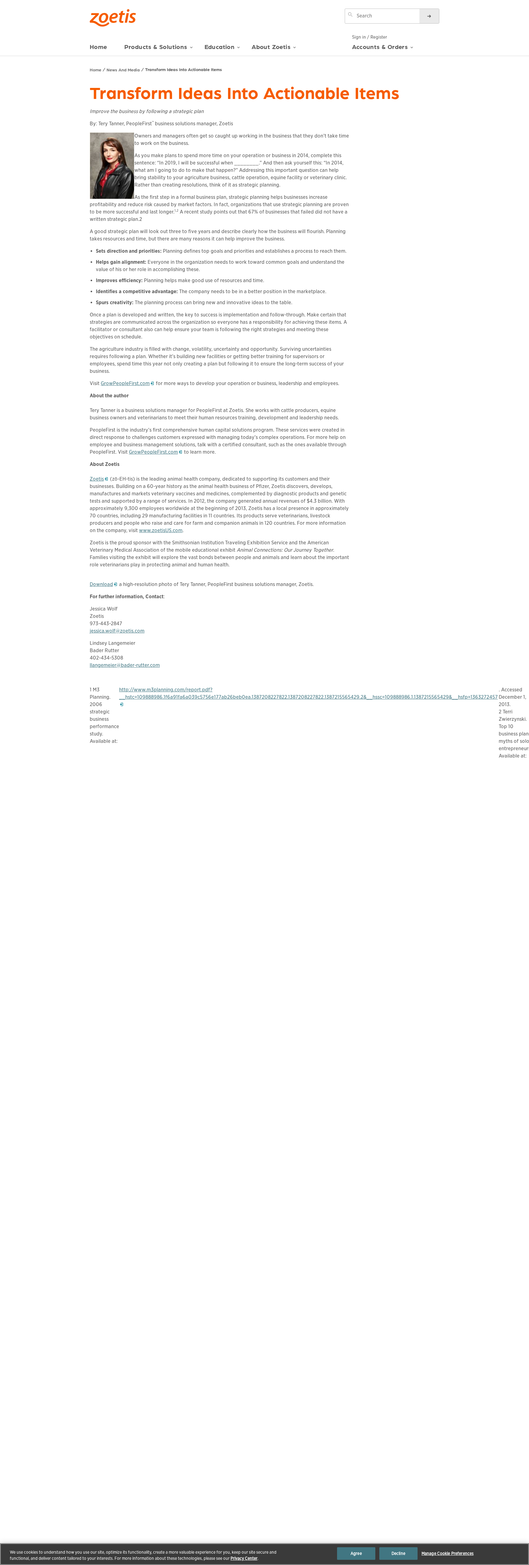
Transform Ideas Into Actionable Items (183, 69)
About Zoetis (271, 47)
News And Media (123, 69)
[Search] (429, 16)
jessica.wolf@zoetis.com (117, 631)
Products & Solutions (155, 47)
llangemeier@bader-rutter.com (125, 665)
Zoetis (99, 479)
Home (98, 47)
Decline (398, 1553)
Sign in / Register (369, 37)
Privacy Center (244, 1558)
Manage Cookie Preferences (448, 1553)
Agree (356, 1553)
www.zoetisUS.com (160, 530)
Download (103, 584)
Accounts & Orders (380, 47)
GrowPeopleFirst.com (125, 383)
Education (219, 47)
